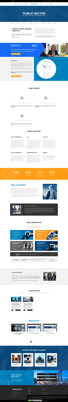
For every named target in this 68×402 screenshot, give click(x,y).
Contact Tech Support (46, 377)
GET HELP (52, 254)
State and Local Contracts (16, 76)
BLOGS (28, 364)
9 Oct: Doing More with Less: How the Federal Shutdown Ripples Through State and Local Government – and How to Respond (28, 304)
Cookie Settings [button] (45, 400)
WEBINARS (51, 364)
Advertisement (19, 120)
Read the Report (16, 53)
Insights (29, 392)
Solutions (29, 388)
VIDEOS (16, 364)
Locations (45, 1)
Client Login (50, 1)
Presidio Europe (44, 394)
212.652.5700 (14, 396)
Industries (32, 20)
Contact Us (55, 1)
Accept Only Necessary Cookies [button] (37, 400)
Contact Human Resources (47, 380)
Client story (40, 364)
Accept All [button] (30, 400)
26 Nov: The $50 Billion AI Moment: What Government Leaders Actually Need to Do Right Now (16, 304)
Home (29, 20)
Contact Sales (47, 374)
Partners (29, 394)
